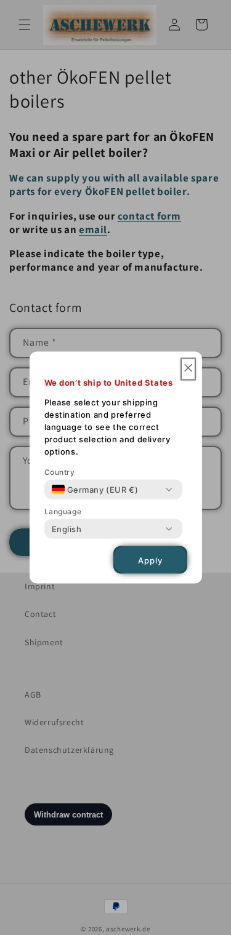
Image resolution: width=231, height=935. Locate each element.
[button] (188, 369)
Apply (150, 560)
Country (59, 472)
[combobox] (95, 489)
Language (63, 511)
